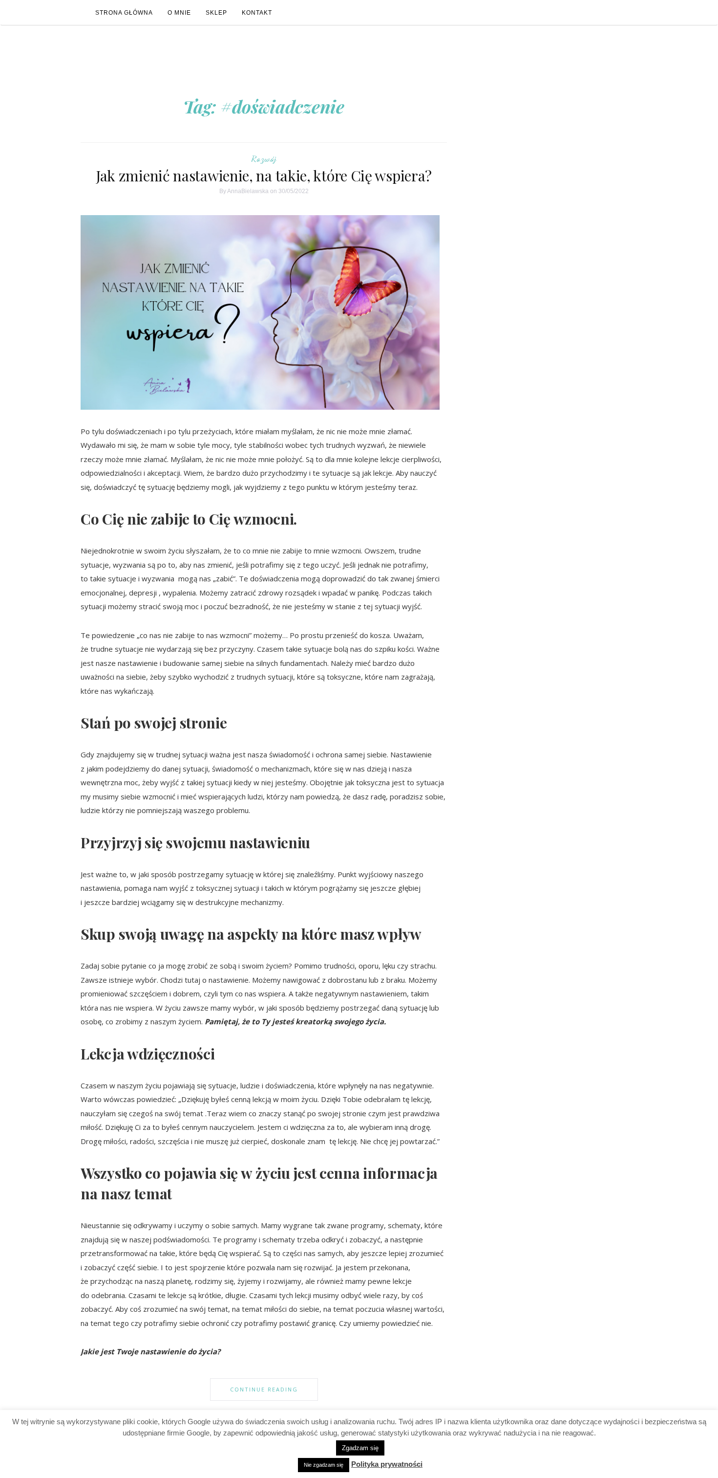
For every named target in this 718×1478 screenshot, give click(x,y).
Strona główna (124, 12)
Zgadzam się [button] (360, 1448)
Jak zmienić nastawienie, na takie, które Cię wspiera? (264, 175)
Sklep (216, 12)
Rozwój (264, 158)
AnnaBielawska (248, 191)
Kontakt (257, 12)
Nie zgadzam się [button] (323, 1465)
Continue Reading (264, 1389)
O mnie (179, 12)
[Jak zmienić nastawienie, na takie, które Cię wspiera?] (264, 312)
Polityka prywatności (386, 1464)
